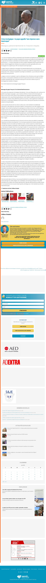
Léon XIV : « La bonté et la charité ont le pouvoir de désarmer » (13, 419)
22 (28, 476)
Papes (15, 6)
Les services (19, 569)
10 (40, 472)
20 (17, 476)
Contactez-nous (41, 569)
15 (28, 474)
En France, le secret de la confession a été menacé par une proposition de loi (21, 440)
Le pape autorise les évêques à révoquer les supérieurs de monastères (20, 446)
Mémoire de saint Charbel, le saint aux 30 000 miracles (17, 434)
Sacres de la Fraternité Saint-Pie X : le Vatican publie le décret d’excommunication (22, 428)
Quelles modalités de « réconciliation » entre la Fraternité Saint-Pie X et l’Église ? (21, 452)
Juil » (6, 481)
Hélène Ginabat (14, 49)
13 (17, 474)
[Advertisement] (23, 258)
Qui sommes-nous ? (5, 569)
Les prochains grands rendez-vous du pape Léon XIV (14, 498)
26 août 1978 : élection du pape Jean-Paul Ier (10, 410)
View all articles (5, 221)
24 (40, 476)
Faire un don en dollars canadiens (23, 245)
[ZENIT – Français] (12, 2)
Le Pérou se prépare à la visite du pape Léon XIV (11, 417)
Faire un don (23, 243)
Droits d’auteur (34, 569)
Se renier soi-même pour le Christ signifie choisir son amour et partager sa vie (16, 412)
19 (11, 476)
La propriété (13, 569)
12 (11, 474)
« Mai (3, 481)
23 (34, 476)
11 (5, 474)
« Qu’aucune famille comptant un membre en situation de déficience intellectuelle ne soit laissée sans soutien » (22, 414)
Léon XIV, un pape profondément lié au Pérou (12, 489)
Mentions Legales (26, 569)
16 (34, 474)
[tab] (17, 542)
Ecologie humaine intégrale (7, 6)
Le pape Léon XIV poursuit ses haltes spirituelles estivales (15, 507)
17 (40, 474)
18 (5, 476)
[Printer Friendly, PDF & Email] (41, 56)
